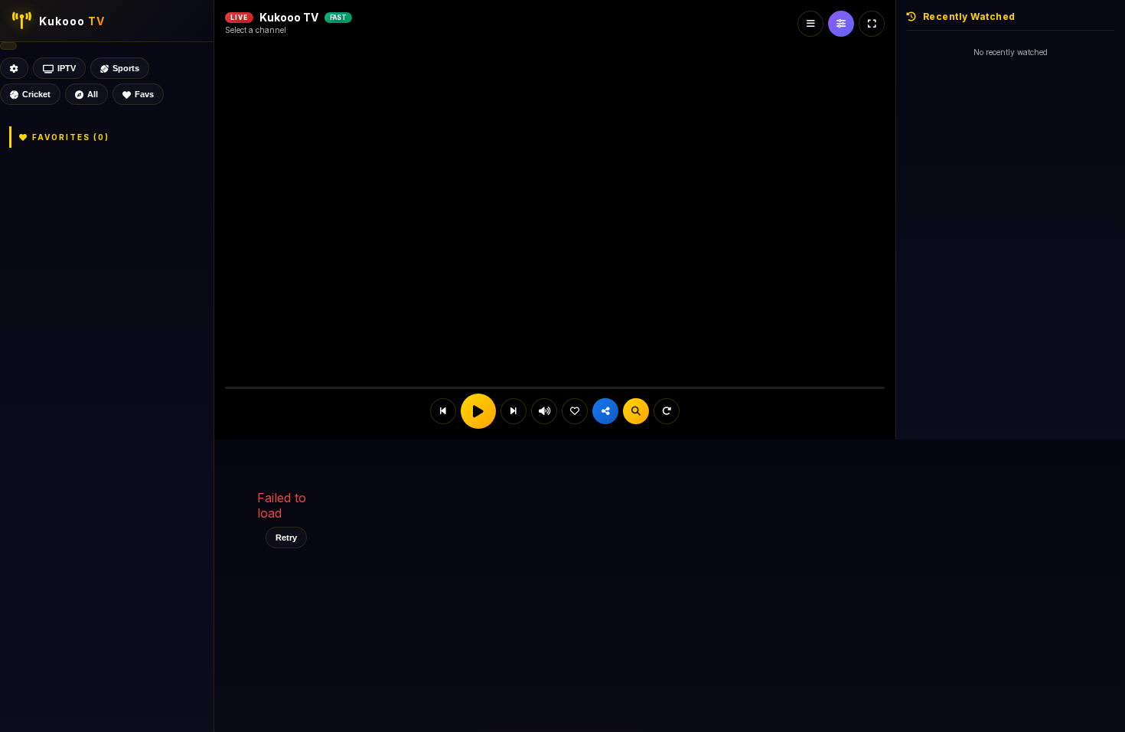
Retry (286, 537)
